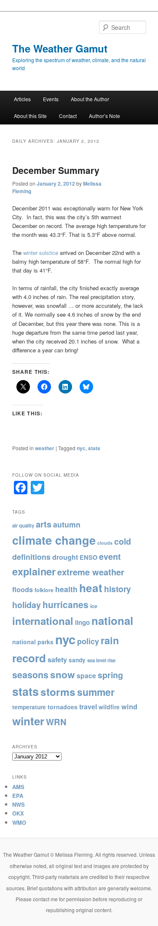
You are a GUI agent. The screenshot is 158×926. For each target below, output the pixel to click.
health (66, 589)
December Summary (55, 170)
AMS (18, 787)
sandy (77, 660)
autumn (66, 524)
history (117, 589)
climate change (54, 540)
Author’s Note (104, 115)
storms (57, 691)
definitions (31, 556)
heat (90, 587)
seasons (30, 674)
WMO (19, 822)
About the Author (90, 98)
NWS (18, 804)
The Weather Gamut (59, 48)
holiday (26, 605)
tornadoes (63, 707)
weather (44, 448)
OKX (18, 813)
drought (65, 557)
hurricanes (65, 604)
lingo (82, 622)
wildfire (109, 707)
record (29, 658)
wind (129, 706)
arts (43, 524)
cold (122, 541)
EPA (17, 796)
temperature (29, 707)
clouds (104, 543)
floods (22, 589)
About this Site (30, 115)
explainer (34, 571)
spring (110, 675)
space (86, 675)
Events (51, 98)
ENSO (88, 557)
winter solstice (40, 253)
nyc (81, 448)
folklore (44, 590)
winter (28, 721)
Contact (68, 115)
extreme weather (90, 572)
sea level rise (101, 660)
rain (110, 640)
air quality (23, 525)
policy (88, 641)
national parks (33, 641)
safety (57, 659)
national (112, 620)
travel (88, 706)
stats (94, 448)
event (110, 556)
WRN (56, 722)
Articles (22, 98)
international (42, 621)
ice (93, 606)
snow (62, 674)
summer (96, 692)
